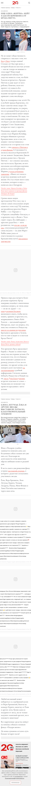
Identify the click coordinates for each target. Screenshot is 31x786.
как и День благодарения (14, 378)
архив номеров (19, 763)
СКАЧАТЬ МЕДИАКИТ (22, 744)
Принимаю (15, 782)
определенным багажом (11, 311)
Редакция (19, 751)
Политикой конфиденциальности (14, 778)
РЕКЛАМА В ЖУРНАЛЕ (22, 749)
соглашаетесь (19, 776)
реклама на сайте (22, 746)
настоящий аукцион (16, 471)
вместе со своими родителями (13, 330)
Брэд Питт (5, 61)
